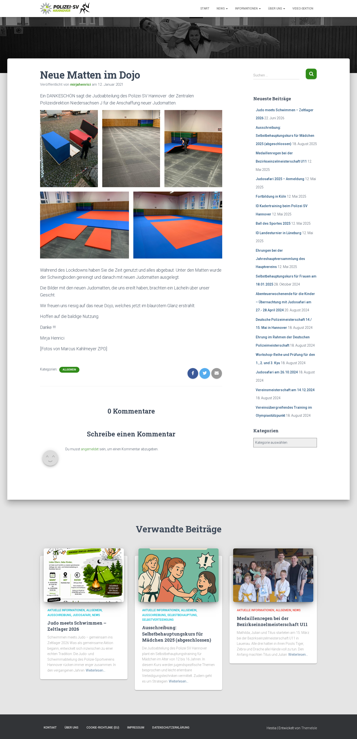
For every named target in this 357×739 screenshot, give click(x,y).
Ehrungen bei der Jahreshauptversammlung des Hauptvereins (280, 259)
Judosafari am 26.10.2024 (277, 372)
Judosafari (82, 615)
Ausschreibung (59, 615)
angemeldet (90, 449)
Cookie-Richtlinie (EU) (102, 727)
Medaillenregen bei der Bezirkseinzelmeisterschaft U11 (272, 621)
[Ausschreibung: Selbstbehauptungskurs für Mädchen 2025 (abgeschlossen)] (178, 575)
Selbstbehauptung (182, 615)
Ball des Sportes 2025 (273, 223)
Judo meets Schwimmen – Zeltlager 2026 (76, 626)
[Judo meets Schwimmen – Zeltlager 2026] (84, 575)
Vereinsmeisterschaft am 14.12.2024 (285, 390)
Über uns (275, 8)
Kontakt (50, 727)
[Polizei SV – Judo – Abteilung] (65, 8)
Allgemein (69, 369)
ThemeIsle (309, 728)
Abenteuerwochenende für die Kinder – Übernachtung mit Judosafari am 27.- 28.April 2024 (285, 302)
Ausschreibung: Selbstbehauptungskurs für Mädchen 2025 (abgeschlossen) (285, 136)
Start (204, 8)
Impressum (135, 727)
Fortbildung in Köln (271, 196)
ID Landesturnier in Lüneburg (278, 233)
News (221, 8)
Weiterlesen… (95, 670)
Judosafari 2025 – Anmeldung (280, 179)
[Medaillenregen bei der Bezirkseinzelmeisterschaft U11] (273, 575)
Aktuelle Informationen (66, 610)
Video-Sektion (302, 8)
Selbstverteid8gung (158, 619)
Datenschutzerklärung (170, 727)
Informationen (246, 8)
